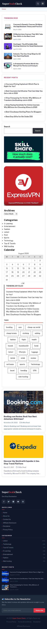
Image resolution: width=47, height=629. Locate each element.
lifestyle (22, 352)
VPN (35, 370)
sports (22, 364)
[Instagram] (13, 502)
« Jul (22, 283)
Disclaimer (6, 526)
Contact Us (7, 519)
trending (23, 370)
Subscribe (39, 610)
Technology (8, 241)
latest (10, 352)
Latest (6, 232)
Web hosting (9, 246)
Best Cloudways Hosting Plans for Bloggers (23, 314)
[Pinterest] (23, 502)
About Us (6, 516)
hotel (36, 346)
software (10, 364)
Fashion (7, 229)
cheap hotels (11, 333)
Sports (6, 238)
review (33, 358)
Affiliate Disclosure (9, 523)
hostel (10, 346)
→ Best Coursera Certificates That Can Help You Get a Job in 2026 (23, 92)
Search (7, 127)
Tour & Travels (10, 243)
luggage (35, 352)
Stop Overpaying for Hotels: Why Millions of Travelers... (24, 586)
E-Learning (8, 224)
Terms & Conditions (24, 622)
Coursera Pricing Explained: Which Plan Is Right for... (27, 572)
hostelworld (23, 346)
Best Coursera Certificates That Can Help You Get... (27, 578)
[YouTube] (18, 502)
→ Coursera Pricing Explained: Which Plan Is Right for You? (21, 85)
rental (12, 358)
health (34, 340)
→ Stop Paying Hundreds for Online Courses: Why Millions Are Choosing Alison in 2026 (22, 106)
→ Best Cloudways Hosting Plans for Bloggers (22, 112)
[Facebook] (4, 502)
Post (6, 235)
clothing (26, 333)
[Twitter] (8, 502)
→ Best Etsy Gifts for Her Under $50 (18, 116)
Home (4, 9)
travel (12, 370)
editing (37, 333)
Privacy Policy (8, 529)
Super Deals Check (19, 618)
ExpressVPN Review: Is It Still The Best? (23, 203)
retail (23, 358)
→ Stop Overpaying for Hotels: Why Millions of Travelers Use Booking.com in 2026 (22, 99)
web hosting (23, 377)
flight (24, 340)
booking (9, 327)
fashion (13, 340)
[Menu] (43, 3)
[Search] (38, 3)
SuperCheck (12, 492)
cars (20, 327)
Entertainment (9, 226)
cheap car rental (34, 327)
